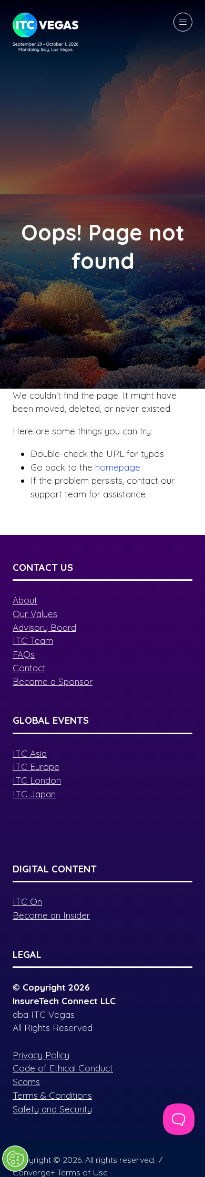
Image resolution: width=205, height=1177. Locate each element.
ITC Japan (34, 793)
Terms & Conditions (52, 1095)
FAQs (24, 654)
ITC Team (33, 640)
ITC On (27, 901)
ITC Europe (36, 766)
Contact (29, 667)
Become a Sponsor (53, 681)
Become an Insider (51, 915)
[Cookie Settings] (15, 1158)
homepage (117, 467)
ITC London (37, 780)
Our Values (35, 613)
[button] (182, 22)
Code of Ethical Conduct (63, 1068)
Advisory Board (44, 627)
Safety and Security (52, 1108)
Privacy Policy (41, 1054)
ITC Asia (30, 753)
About (25, 600)
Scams (26, 1081)
